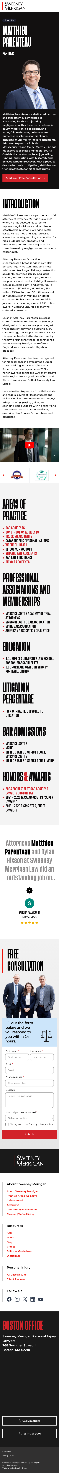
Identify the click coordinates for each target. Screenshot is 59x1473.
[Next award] (55, 475)
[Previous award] (3, 475)
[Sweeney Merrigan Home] (14, 6)
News (10, 1219)
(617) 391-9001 (32, 1415)
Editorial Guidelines (19, 1233)
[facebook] (9, 1280)
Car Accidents (12, 528)
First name (12, 1033)
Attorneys (13, 1186)
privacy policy (45, 1106)
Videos (11, 1228)
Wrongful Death (12, 545)
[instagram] (17, 1280)
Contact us (6, 1433)
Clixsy (21, 1449)
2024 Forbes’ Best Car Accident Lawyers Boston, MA (30, 783)
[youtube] (40, 1280)
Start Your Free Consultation (23, 178)
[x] (25, 1280)
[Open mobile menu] (54, 6)
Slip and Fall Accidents (16, 553)
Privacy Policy (7, 1437)
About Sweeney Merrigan (23, 1173)
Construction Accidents (17, 532)
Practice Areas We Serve (22, 1177)
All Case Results (16, 1256)
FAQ (9, 1214)
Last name (36, 1033)
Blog (10, 1223)
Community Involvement (22, 1191)
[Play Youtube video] (29, 445)
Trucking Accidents (14, 536)
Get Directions (31, 1402)
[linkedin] (32, 1280)
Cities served (15, 1182)
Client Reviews (16, 1261)
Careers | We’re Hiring (20, 1195)
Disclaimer (13, 1237)
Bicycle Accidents (13, 562)
